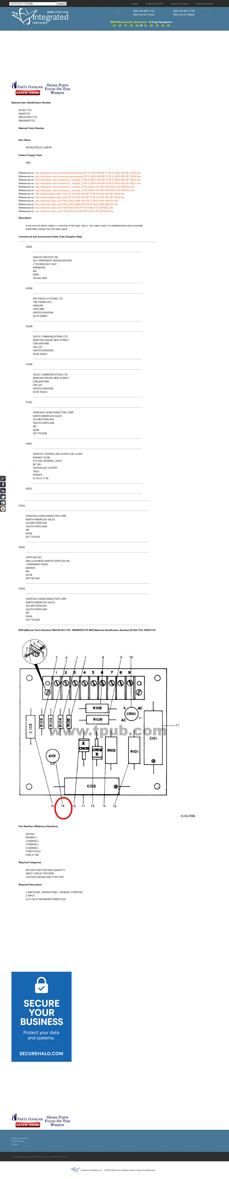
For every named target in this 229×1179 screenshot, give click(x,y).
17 (125, 25)
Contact (14, 1144)
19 (137, 25)
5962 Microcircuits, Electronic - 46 (131, 22)
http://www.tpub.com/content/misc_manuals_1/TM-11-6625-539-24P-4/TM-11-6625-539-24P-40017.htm (88, 183)
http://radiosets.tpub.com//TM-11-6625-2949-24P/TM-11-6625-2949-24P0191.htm (76, 200)
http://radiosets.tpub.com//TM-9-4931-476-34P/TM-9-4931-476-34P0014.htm (74, 211)
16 (119, 25)
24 (162, 25)
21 (145, 25)
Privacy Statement (19, 1138)
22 (151, 25)
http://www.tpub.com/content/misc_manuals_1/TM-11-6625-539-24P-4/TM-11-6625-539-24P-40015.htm (88, 180)
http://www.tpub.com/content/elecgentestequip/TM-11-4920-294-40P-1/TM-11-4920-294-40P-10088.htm (88, 176)
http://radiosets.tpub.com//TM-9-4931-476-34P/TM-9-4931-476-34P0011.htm (74, 207)
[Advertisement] (87, 56)
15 (114, 25)
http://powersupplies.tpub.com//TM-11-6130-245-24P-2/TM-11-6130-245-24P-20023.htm (80, 197)
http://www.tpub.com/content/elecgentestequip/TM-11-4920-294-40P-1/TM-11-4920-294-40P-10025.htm (88, 173)
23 (157, 25)
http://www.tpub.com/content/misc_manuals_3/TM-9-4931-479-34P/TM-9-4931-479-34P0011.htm (85, 186)
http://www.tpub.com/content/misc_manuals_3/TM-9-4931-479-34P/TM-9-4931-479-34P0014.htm (85, 190)
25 (168, 25)
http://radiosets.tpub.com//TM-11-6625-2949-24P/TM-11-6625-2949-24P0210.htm (76, 204)
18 (131, 25)
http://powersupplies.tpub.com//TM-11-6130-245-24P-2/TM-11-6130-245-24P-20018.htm (80, 193)
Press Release (17, 1141)
